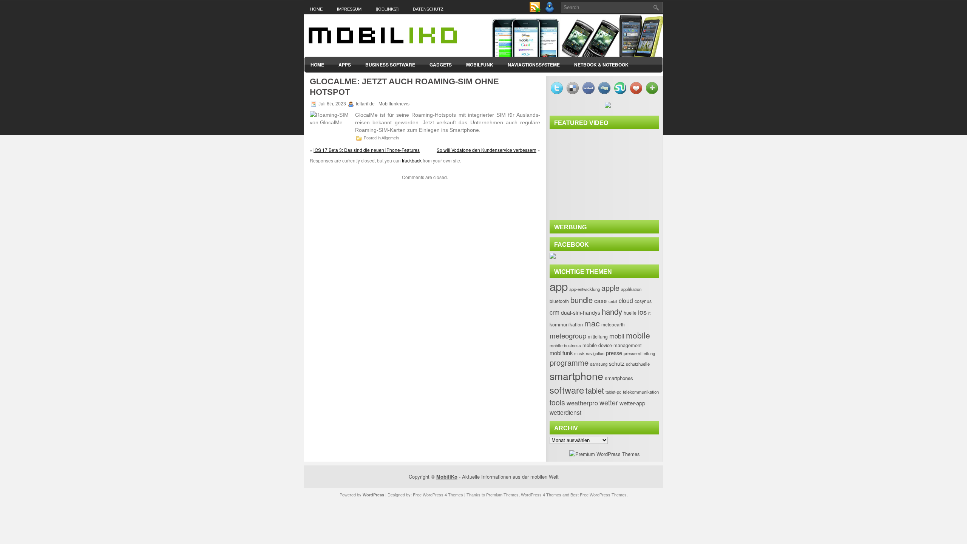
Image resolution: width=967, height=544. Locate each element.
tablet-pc (613, 392)
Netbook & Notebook (601, 64)
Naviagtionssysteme (534, 64)
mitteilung (598, 336)
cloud (626, 300)
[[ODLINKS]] (387, 9)
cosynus (643, 301)
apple (610, 287)
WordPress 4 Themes (541, 494)
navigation (595, 353)
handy (612, 311)
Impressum (349, 9)
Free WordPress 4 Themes (438, 494)
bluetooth (559, 301)
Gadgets (440, 64)
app (559, 286)
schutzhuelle (638, 364)
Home (316, 9)
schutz (616, 363)
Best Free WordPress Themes (598, 494)
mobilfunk (561, 353)
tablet (594, 390)
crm (554, 312)
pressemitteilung (639, 353)
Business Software (390, 64)
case (600, 300)
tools (557, 402)
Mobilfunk (479, 64)
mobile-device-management (612, 345)
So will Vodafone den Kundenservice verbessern (486, 150)
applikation (631, 289)
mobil (616, 335)
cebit (613, 301)
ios (642, 312)
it (649, 313)
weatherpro (582, 402)
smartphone (576, 375)
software (567, 389)
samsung (598, 364)
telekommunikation (641, 392)
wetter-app (632, 403)
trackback (412, 160)
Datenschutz (428, 9)
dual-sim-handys (580, 312)
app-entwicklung (584, 289)
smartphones (619, 378)
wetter (608, 402)
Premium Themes (502, 494)
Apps (344, 64)
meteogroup (568, 335)
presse (614, 353)
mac (592, 323)
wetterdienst (565, 412)
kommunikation (566, 324)
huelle (630, 312)
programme (569, 362)
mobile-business (565, 345)
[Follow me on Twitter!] (550, 11)
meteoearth (613, 324)
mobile (638, 335)
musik (579, 353)
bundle (581, 299)
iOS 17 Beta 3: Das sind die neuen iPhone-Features (367, 150)
